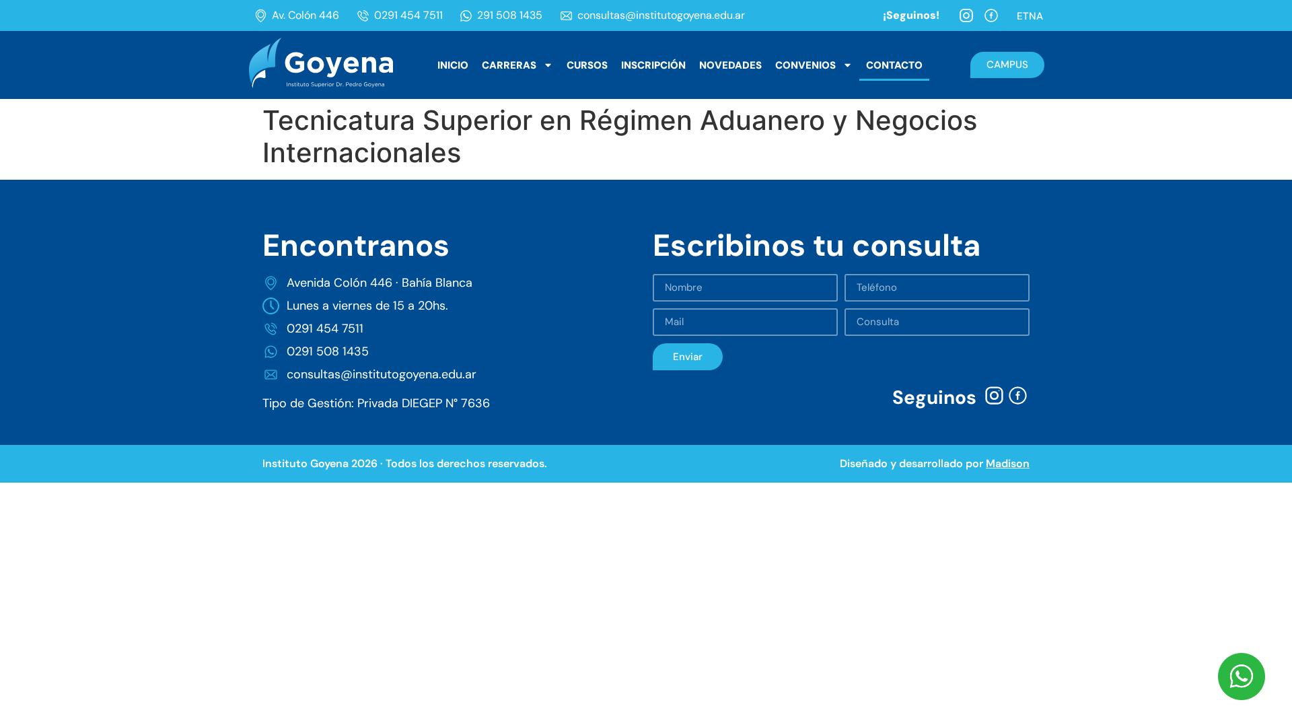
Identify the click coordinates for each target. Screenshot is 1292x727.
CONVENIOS (805, 65)
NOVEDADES (730, 65)
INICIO (452, 65)
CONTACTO (894, 65)
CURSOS (587, 65)
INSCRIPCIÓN (653, 65)
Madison (1008, 463)
